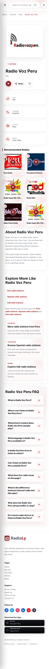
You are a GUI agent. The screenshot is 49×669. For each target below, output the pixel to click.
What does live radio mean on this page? (21, 476)
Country (13, 14)
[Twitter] (12, 610)
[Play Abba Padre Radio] (13, 212)
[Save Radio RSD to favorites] (28, 181)
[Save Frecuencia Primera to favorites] (28, 156)
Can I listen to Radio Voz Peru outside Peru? (19, 464)
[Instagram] (18, 610)
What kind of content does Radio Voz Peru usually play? (21, 426)
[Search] (35, 5)
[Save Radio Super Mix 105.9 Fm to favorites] (5, 181)
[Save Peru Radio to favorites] (5, 156)
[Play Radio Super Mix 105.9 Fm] (13, 187)
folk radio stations (15, 303)
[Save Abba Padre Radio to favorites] (5, 206)
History (7, 576)
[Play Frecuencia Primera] (36, 161)
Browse (8, 570)
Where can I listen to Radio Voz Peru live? (21, 412)
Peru (21, 14)
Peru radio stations (15, 291)
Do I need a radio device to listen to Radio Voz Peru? (21, 516)
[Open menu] (5, 5)
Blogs (7, 579)
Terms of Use (10, 595)
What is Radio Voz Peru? (20, 400)
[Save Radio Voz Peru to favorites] (29, 83)
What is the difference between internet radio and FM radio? (21, 490)
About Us (8, 592)
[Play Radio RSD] (36, 187)
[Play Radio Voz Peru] (8, 83)
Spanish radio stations (17, 297)
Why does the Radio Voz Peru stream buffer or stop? (21, 504)
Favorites (8, 573)
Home (4, 14)
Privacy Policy (10, 589)
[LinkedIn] (23, 610)
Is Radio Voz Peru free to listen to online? (20, 452)
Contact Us (9, 598)
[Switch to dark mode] (44, 5)
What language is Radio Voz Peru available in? (21, 439)
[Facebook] (7, 610)
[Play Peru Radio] (13, 161)
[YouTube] (29, 610)
